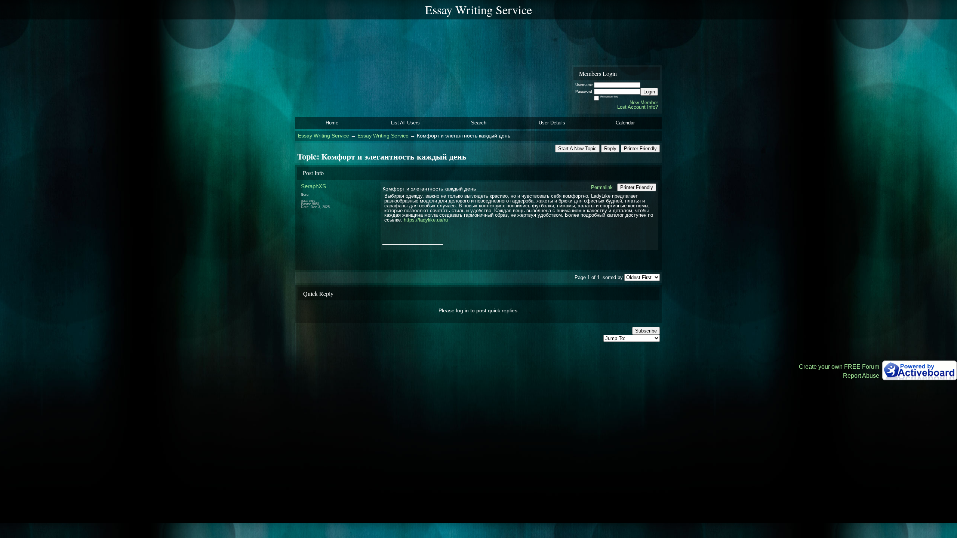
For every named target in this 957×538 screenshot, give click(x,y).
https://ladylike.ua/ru (426, 220)
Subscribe (646, 331)
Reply (610, 148)
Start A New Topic (577, 148)
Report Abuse (861, 375)
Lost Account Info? (637, 107)
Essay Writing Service (323, 136)
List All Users (405, 123)
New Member (644, 102)
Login (649, 92)
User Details (552, 123)
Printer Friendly (640, 148)
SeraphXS (313, 186)
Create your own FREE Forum (839, 367)
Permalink (602, 187)
